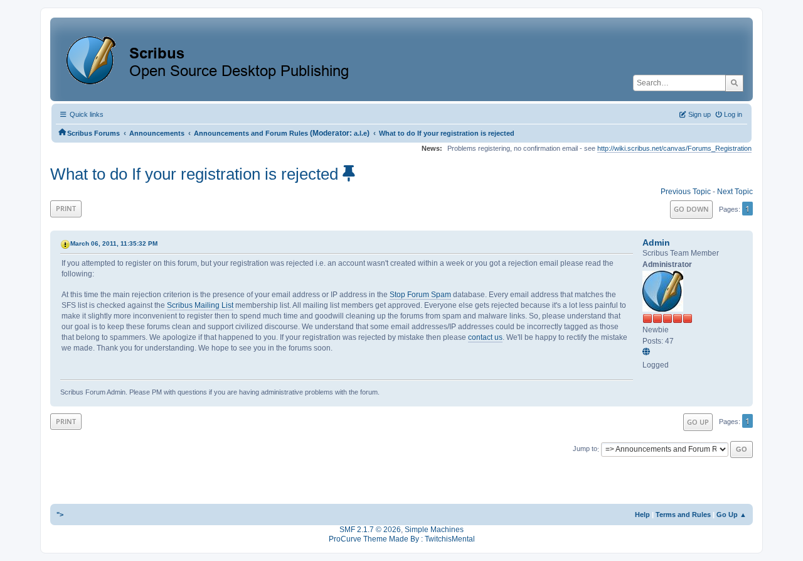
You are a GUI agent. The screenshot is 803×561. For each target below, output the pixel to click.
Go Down (691, 209)
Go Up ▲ (731, 514)
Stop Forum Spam (420, 294)
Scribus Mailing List (200, 305)
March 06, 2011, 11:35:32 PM (113, 243)
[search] (734, 83)
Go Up (698, 422)
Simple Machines (434, 529)
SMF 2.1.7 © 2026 (370, 529)
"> (59, 514)
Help (642, 514)
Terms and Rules (683, 514)
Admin (656, 242)
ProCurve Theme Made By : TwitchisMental (402, 539)
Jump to (585, 449)
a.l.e (360, 133)
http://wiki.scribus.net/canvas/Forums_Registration (674, 148)
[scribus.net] (648, 352)
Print (66, 208)
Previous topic (686, 191)
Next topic (735, 191)
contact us (485, 337)
